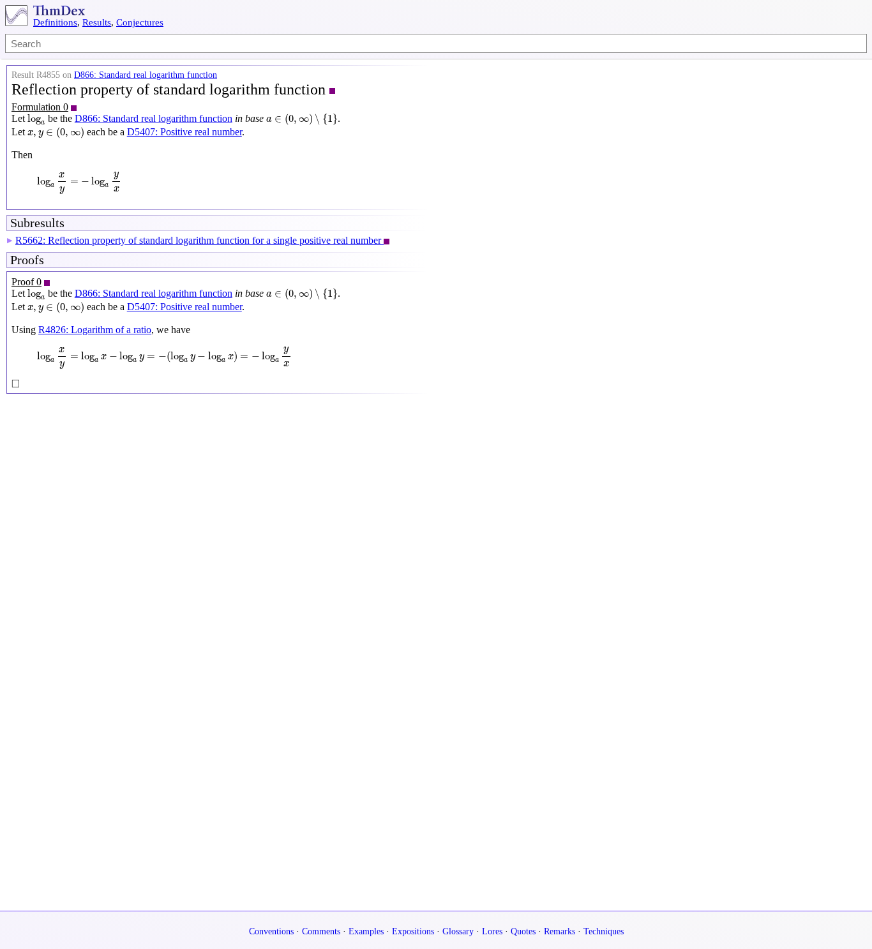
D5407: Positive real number (184, 131)
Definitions (55, 22)
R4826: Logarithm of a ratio (94, 329)
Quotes (523, 931)
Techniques (603, 931)
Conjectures (139, 22)
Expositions (413, 931)
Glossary (458, 931)
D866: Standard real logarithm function (145, 75)
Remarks (559, 931)
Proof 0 (26, 281)
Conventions (271, 931)
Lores (492, 931)
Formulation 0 (39, 106)
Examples (366, 931)
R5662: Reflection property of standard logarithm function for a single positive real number (199, 240)
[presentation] (36, 120)
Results (96, 22)
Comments (321, 931)
